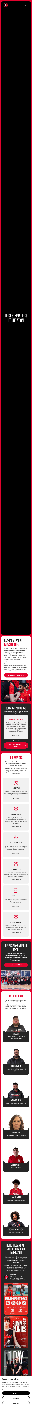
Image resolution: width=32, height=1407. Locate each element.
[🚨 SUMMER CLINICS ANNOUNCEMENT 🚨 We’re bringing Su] (16, 1332)
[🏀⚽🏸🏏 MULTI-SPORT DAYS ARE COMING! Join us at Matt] (16, 1299)
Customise (16, 1398)
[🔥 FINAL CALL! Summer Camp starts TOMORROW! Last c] (16, 1366)
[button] (25, 5)
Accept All (16, 1393)
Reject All (16, 1403)
